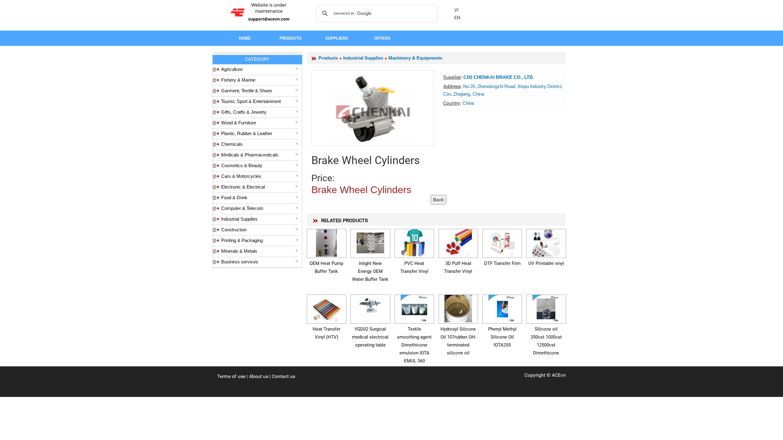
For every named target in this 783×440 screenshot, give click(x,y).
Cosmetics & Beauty (241, 165)
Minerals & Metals (239, 251)
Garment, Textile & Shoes (246, 90)
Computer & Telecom (242, 208)
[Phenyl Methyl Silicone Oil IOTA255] (502, 307)
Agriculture (232, 69)
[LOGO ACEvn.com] (261, 12)
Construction (234, 229)
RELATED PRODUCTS (344, 220)
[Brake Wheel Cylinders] (373, 108)
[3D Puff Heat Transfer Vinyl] (458, 242)
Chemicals (232, 144)
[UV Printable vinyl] (546, 242)
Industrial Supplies (239, 219)
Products (328, 58)
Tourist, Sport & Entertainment (251, 101)
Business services (239, 261)
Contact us (283, 376)
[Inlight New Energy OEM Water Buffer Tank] (370, 242)
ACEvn (559, 375)
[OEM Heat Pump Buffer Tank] (326, 242)
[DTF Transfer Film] (502, 242)
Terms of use (231, 376)
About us (258, 376)
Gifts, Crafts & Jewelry (243, 112)
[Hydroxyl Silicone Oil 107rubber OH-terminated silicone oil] (458, 307)
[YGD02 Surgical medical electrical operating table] (370, 304)
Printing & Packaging (242, 240)
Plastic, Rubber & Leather (246, 133)
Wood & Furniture (238, 122)
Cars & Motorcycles (241, 176)
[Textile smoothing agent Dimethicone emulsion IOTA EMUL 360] (414, 307)
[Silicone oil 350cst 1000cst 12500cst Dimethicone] (546, 307)
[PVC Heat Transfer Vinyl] (414, 242)
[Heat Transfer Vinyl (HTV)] (326, 307)
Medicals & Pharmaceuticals (249, 154)
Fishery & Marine (238, 79)
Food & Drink (234, 197)
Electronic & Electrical (243, 186)
